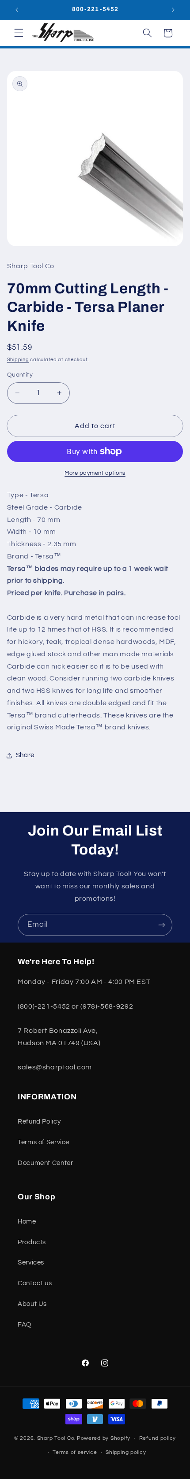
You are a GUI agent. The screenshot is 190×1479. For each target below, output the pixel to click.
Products (32, 1242)
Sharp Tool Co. (56, 1438)
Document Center (45, 1163)
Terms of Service (43, 1142)
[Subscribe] (162, 924)
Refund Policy (39, 1121)
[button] (18, 33)
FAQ (24, 1324)
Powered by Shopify (103, 1438)
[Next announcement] (173, 9)
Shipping (18, 359)
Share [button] (25, 755)
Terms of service (75, 1452)
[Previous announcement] (17, 9)
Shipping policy (126, 1452)
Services (31, 1262)
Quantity (20, 375)
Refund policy (157, 1438)
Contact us (35, 1283)
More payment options (95, 473)
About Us (32, 1304)
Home (27, 1221)
